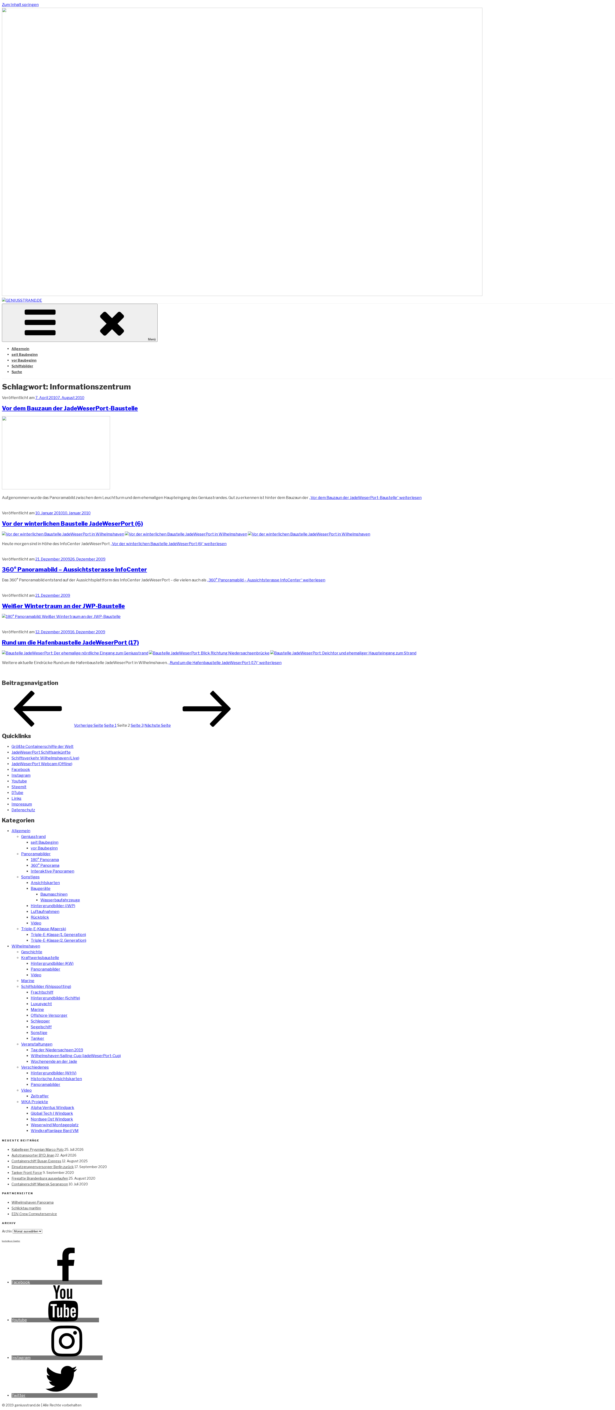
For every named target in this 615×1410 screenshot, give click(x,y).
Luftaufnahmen (45, 911)
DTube (17, 792)
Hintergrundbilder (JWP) (53, 906)
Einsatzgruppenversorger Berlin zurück (43, 1167)
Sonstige (39, 1032)
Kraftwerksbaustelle (40, 957)
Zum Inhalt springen (20, 4)
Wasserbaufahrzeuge (60, 900)
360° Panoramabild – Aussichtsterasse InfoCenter (74, 569)
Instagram (21, 775)
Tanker (37, 1038)
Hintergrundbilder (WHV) (53, 1073)
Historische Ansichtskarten (56, 1079)
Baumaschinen (54, 894)
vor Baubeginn (24, 360)
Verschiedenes (35, 1067)
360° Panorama (45, 865)
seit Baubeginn (25, 354)
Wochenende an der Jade (54, 1061)
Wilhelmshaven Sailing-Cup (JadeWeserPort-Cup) (76, 1055)
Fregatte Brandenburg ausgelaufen (40, 1178)
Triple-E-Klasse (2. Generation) (58, 940)
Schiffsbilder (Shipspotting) (46, 986)
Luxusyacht (41, 1004)
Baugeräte (40, 888)
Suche (17, 372)
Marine (27, 981)
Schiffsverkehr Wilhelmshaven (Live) (45, 758)
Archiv (7, 1231)
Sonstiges (30, 877)
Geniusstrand (33, 836)
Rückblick (40, 917)
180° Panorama (45, 859)
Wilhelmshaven (26, 946)
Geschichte (31, 952)
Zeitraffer (40, 1096)
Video (36, 923)
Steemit (19, 787)
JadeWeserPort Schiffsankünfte (41, 752)
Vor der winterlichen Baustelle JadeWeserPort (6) (72, 523)
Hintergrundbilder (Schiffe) (55, 998)
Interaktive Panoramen (52, 871)
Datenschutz (23, 810)
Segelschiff (41, 1027)
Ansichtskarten (45, 882)
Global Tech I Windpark (52, 1113)
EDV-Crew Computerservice (34, 1214)
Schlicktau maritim (26, 1208)
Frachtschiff (42, 992)
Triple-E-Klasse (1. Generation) (58, 934)
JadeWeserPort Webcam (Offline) (42, 764)
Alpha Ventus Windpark (52, 1107)
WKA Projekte (34, 1102)
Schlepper (40, 1021)
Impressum (22, 804)
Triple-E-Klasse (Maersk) (43, 929)
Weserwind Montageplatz (55, 1125)
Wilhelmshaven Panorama (33, 1202)
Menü (152, 339)
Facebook (21, 769)
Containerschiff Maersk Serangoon (40, 1184)
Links (16, 798)
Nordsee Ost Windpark (52, 1119)
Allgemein (20, 349)
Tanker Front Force (27, 1172)
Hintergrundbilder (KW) (52, 963)
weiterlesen (365, 497)
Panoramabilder (36, 854)
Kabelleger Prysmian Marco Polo (38, 1149)
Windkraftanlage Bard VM (55, 1130)
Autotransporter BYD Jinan (33, 1155)
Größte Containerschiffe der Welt (43, 746)
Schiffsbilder (22, 366)
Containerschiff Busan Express (36, 1161)
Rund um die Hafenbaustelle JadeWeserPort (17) (70, 642)
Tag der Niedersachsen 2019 (57, 1050)
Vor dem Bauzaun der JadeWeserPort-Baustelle (70, 408)
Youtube (19, 781)
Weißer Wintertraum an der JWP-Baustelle (63, 606)
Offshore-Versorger (49, 1015)
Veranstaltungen (36, 1044)
